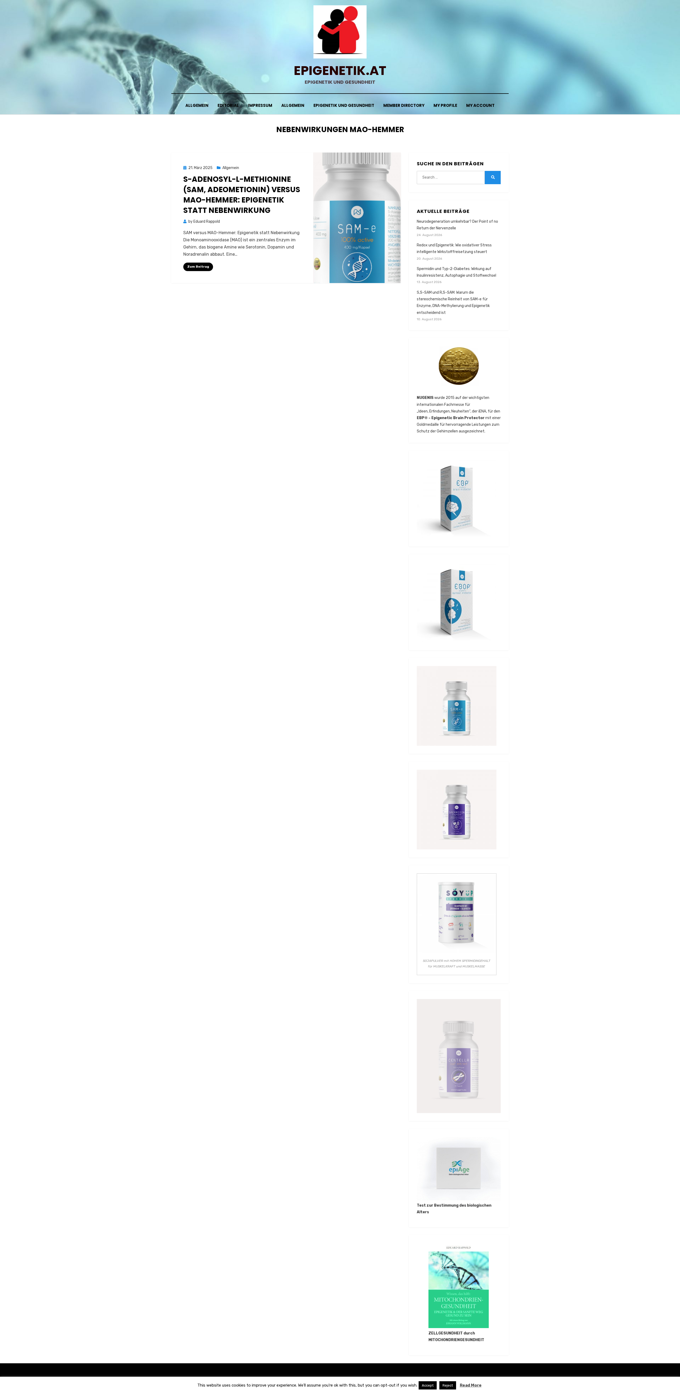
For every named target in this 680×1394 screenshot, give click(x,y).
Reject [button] (448, 1385)
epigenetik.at (340, 70)
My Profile (445, 105)
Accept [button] (428, 1385)
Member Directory (403, 105)
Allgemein (197, 105)
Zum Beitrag (198, 266)
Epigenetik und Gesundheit (343, 105)
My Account (480, 105)
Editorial (228, 105)
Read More (471, 1385)
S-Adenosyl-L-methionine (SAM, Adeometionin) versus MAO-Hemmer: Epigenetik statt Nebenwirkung (241, 195)
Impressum (260, 105)
